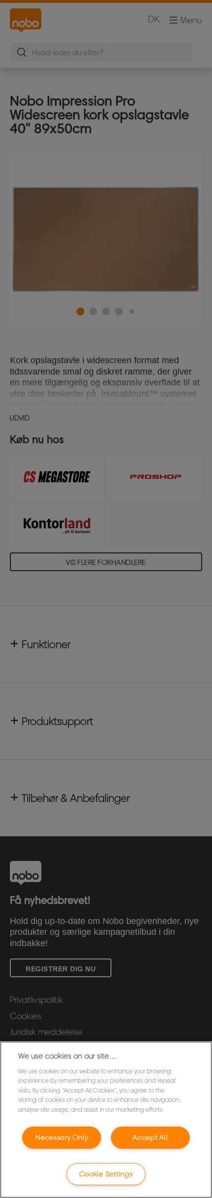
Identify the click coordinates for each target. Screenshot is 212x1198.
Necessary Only (61, 1137)
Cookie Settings (106, 1173)
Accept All (150, 1137)
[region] (106, 1119)
